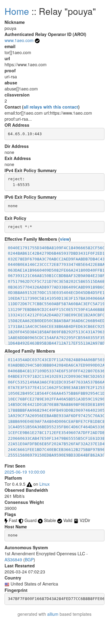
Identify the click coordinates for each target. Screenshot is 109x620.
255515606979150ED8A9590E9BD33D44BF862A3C (56, 455)
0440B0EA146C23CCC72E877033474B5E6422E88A (56, 264)
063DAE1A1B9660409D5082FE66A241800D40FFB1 (56, 270)
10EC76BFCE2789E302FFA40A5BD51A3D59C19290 (56, 399)
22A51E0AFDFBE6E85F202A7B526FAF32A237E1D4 (56, 444)
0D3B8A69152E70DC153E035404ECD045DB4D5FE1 (56, 292)
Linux (44, 484)
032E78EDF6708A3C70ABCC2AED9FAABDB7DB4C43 (56, 259)
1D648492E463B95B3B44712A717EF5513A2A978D (56, 343)
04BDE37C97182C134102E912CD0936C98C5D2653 (56, 376)
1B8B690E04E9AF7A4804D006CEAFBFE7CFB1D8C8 (56, 421)
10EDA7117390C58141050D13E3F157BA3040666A (56, 298)
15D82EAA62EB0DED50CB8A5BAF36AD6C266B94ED (56, 320)
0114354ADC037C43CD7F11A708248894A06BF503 (56, 359)
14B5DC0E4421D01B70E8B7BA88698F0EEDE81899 (56, 404)
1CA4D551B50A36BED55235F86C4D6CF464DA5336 (56, 427)
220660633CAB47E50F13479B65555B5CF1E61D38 (56, 438)
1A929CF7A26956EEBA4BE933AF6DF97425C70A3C (56, 415)
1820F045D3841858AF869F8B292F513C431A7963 (56, 332)
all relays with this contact (51, 107)
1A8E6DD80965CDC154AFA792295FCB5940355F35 (56, 337)
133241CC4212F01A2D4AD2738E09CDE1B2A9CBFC (56, 315)
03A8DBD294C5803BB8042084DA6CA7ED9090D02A (56, 365)
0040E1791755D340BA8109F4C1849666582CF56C (56, 248)
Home (17, 11)
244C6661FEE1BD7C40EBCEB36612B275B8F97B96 (56, 449)
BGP (29, 559)
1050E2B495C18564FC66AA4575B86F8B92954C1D (56, 393)
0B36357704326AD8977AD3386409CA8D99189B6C (56, 287)
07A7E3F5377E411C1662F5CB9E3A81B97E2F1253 (56, 387)
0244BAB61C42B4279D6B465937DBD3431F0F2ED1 (56, 253)
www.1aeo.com (19, 40)
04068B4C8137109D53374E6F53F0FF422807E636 (56, 371)
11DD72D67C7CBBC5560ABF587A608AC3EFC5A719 (56, 304)
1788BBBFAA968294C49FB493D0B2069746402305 (56, 410)
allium (52, 614)
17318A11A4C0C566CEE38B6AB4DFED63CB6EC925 (56, 326)
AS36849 (13, 559)
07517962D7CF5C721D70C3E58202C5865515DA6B (56, 281)
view (64, 239)
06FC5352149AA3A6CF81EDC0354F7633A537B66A (56, 382)
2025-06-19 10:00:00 (25, 472)
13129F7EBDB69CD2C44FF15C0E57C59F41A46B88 (56, 309)
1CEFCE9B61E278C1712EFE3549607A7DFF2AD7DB (56, 432)
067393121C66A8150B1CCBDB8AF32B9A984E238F (56, 275)
